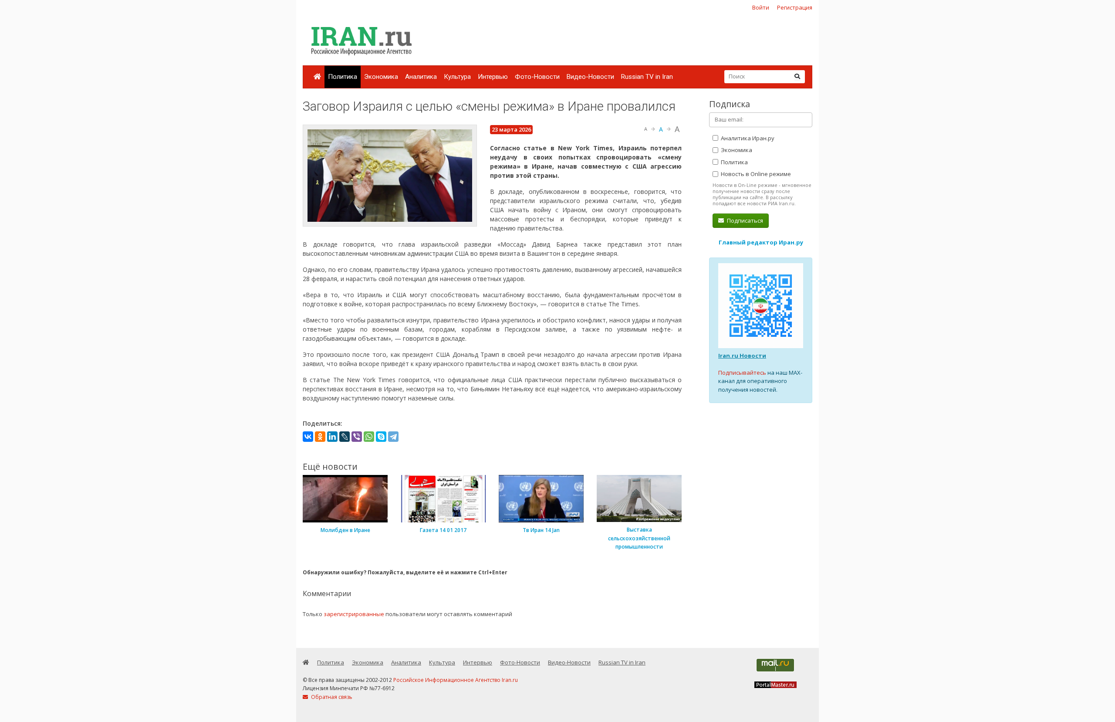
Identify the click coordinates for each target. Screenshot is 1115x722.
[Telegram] (393, 436)
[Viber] (356, 436)
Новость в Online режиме (755, 174)
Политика (342, 77)
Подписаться (744, 220)
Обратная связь (331, 697)
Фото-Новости (537, 77)
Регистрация (794, 7)
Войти (760, 7)
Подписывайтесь (742, 372)
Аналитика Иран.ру (747, 138)
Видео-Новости (590, 77)
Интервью (493, 77)
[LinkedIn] (332, 436)
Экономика (381, 77)
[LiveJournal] (344, 436)
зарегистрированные (354, 614)
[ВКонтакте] (308, 436)
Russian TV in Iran (647, 77)
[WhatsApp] (369, 436)
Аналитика (421, 77)
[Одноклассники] (320, 436)
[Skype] (381, 436)
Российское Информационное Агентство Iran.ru (455, 680)
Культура (457, 77)
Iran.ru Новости (742, 355)
